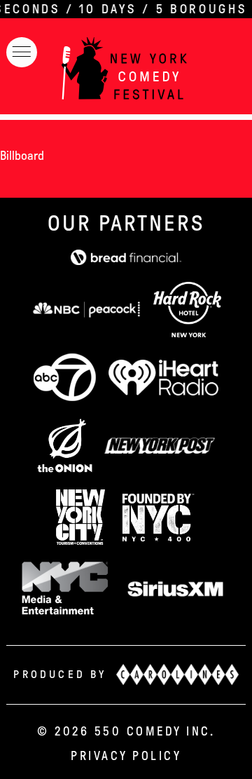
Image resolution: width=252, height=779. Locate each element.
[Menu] (21, 52)
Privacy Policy (126, 756)
